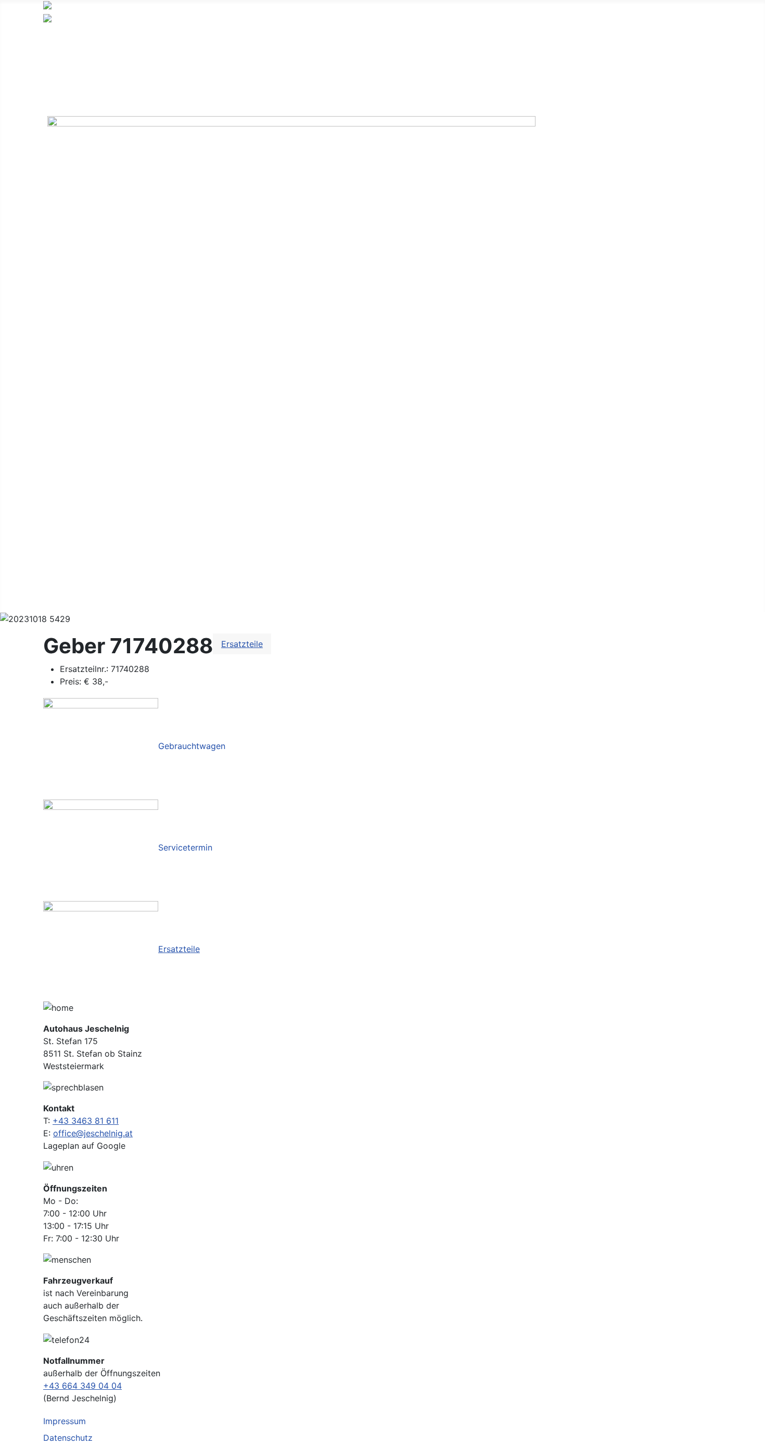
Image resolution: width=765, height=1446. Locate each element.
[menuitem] (75, 37)
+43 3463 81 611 (86, 1120)
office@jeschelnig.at (93, 1133)
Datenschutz (68, 1437)
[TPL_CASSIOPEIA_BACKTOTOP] (752, 1433)
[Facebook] (291, 358)
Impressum (64, 1421)
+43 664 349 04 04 (82, 1385)
